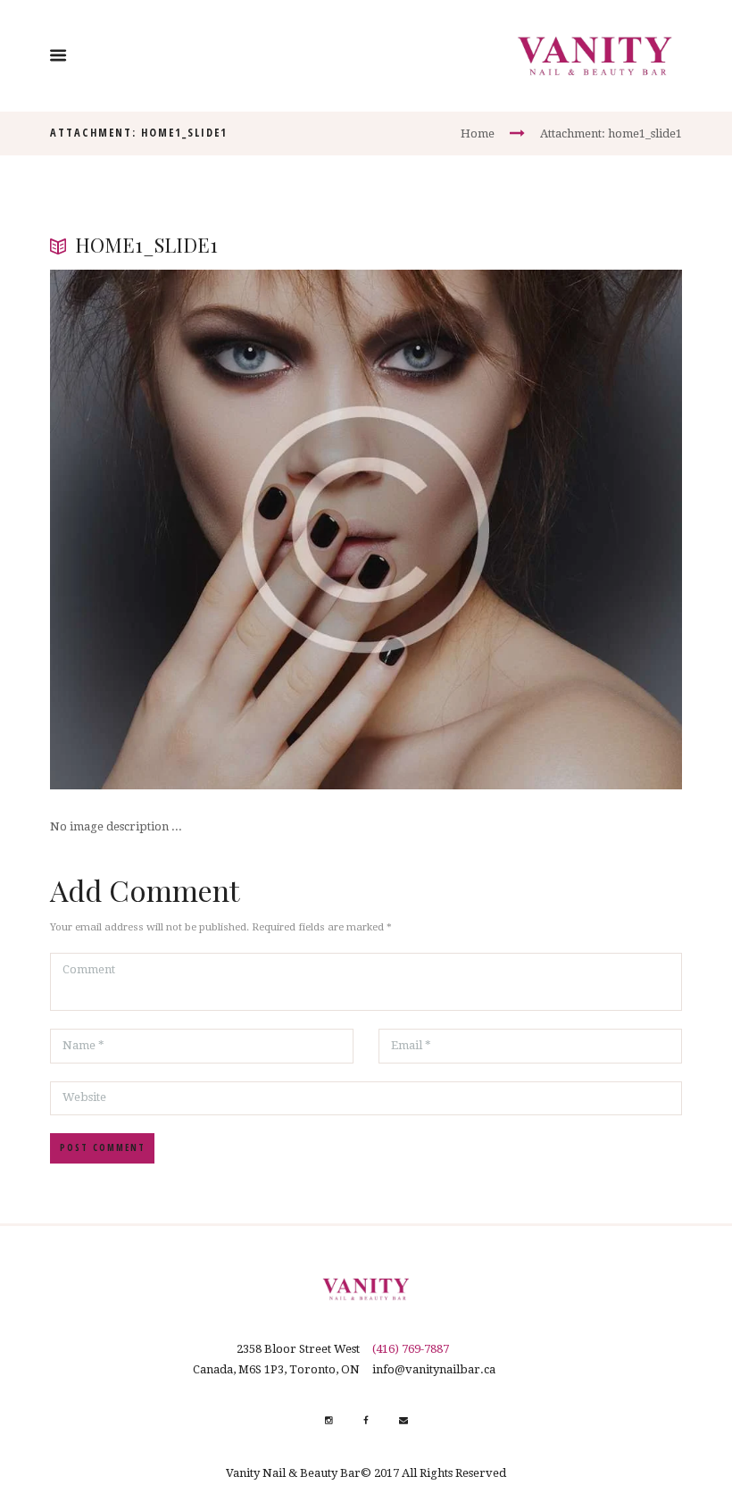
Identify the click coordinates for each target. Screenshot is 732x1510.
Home (478, 133)
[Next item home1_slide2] (524, 529)
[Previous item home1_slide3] (208, 529)
